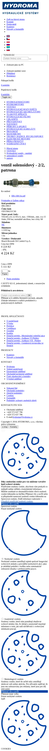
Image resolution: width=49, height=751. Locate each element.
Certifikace (11, 328)
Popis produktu (13, 279)
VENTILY (11, 151)
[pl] (8, 42)
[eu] (8, 36)
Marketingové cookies (13, 679)
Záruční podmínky (14, 393)
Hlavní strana (12, 148)
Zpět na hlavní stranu (16, 19)
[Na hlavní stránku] (20, 15)
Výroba (10, 323)
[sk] (8, 50)
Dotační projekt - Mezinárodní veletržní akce (26, 336)
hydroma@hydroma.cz (23, 417)
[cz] (8, 39)
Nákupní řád (12, 388)
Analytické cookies (12, 619)
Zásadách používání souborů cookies (17, 501)
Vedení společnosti (15, 369)
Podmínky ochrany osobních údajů (21, 400)
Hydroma (11, 366)
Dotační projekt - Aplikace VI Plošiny (23, 338)
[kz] (8, 47)
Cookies (10, 395)
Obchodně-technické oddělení (19, 374)
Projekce (10, 326)
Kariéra (10, 333)
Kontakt (10, 22)
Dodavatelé (11, 24)
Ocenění (10, 331)
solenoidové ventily (15, 156)
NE (2, 225)
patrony (10, 158)
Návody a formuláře (15, 29)
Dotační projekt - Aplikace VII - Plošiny (24, 340)
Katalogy (10, 27)
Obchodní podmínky (15, 390)
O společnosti (12, 321)
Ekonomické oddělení (16, 371)
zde (26, 312)
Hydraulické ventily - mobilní (19, 153)
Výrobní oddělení (14, 379)
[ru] (8, 45)
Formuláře (11, 398)
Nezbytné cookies (12, 559)
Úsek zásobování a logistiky (19, 376)
